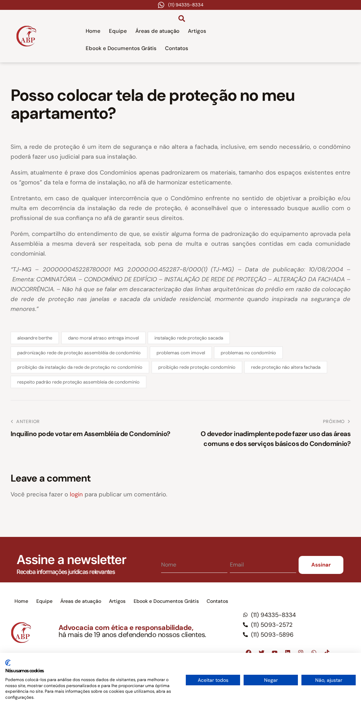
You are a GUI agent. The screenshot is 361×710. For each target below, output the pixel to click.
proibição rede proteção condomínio (196, 367)
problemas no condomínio (248, 353)
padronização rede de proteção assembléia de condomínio (79, 353)
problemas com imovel (181, 353)
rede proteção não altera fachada (285, 367)
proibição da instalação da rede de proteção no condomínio (79, 367)
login (76, 494)
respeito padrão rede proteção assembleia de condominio (78, 382)
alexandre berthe (34, 338)
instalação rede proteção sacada (188, 338)
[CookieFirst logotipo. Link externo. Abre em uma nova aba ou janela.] (8, 663)
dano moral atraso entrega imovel (103, 338)
